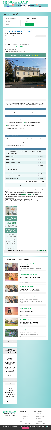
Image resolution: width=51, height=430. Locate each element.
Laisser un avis (42, 243)
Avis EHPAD (38, 406)
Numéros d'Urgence (10, 377)
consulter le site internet (27, 187)
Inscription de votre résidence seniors (40, 408)
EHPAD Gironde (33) (25, 407)
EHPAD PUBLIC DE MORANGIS (28, 326)
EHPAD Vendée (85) (25, 416)
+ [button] (6, 59)
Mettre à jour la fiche (40, 36)
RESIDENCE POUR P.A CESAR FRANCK (30, 282)
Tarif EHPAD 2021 (39, 414)
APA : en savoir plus (10, 379)
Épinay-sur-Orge (34, 13)
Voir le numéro (18, 47)
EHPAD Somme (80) (24, 414)
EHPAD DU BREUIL (24, 259)
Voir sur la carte (24, 263)
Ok (47, 426)
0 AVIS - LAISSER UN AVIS (22, 55)
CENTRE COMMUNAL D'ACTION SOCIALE (11, 216)
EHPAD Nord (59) (24, 409)
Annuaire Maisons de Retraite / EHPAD (12, 13)
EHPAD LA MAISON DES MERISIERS (29, 292)
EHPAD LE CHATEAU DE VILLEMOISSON (30, 270)
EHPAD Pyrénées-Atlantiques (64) (24, 412)
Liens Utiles (26, 9)
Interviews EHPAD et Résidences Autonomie (41, 412)
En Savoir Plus (26, 428)
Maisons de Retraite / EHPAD (14, 39)
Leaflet (27, 80)
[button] (6, 69)
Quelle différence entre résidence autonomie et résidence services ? (10, 387)
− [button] (6, 61)
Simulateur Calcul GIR (10, 391)
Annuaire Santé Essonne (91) (13, 9)
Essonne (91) (25, 13)
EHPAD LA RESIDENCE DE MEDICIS (29, 315)
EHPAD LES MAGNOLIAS (26, 304)
